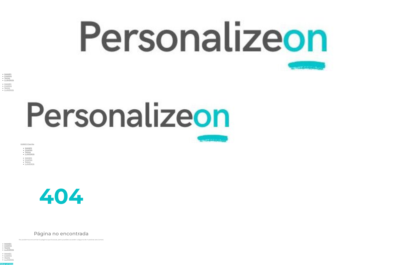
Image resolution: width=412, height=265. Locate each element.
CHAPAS (8, 76)
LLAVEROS (9, 80)
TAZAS (7, 78)
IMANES (7, 74)
